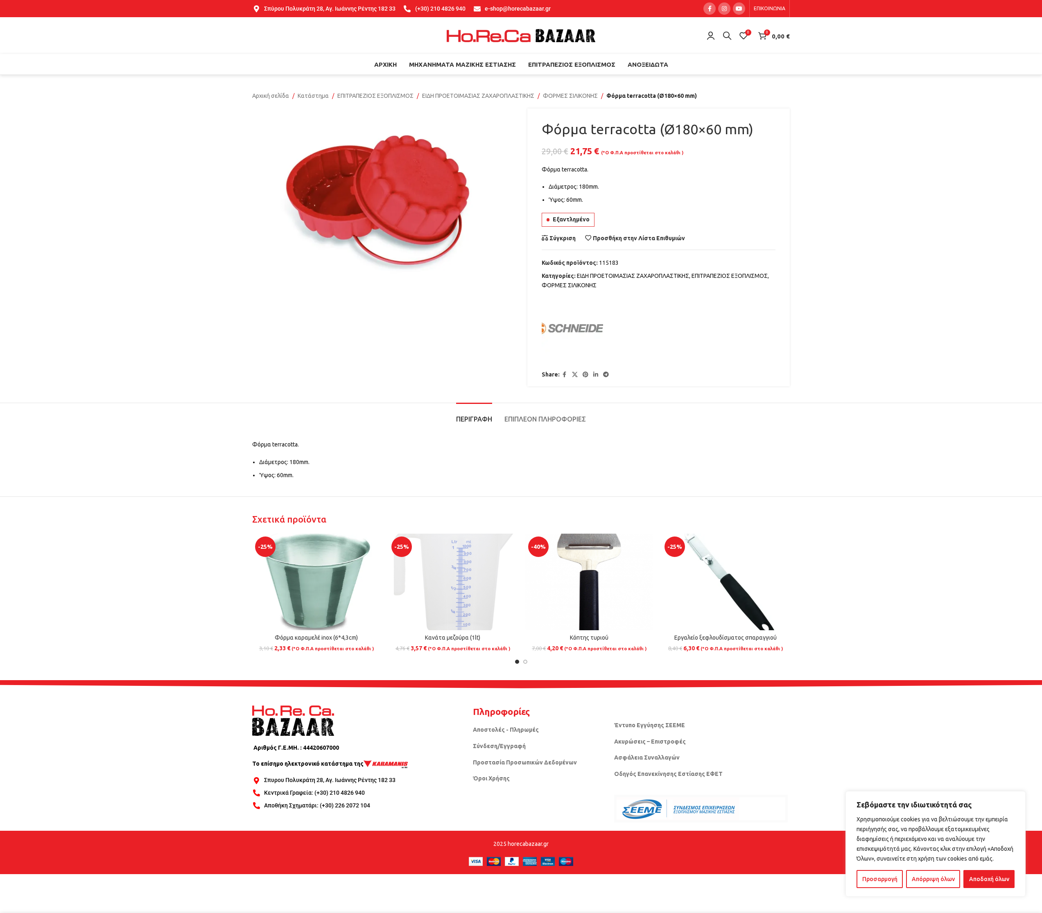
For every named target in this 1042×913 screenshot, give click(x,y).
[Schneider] (572, 330)
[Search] (727, 35)
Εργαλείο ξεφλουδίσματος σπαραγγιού (725, 637)
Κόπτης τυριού (589, 637)
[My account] (711, 35)
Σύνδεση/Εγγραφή (499, 746)
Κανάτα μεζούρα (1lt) (452, 637)
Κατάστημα (313, 95)
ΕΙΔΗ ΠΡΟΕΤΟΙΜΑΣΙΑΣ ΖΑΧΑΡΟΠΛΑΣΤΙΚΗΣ (478, 95)
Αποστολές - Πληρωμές (506, 729)
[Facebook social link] (709, 8)
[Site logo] (521, 35)
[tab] (474, 415)
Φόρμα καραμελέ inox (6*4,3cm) (316, 637)
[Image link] (293, 720)
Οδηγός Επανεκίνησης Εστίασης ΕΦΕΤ (668, 774)
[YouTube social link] (739, 8)
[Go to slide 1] (517, 662)
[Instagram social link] (724, 8)
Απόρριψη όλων (933, 879)
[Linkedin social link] (596, 374)
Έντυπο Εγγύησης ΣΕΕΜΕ (649, 725)
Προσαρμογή (879, 879)
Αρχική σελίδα (270, 95)
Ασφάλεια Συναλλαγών (647, 757)
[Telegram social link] (606, 374)
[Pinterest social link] (585, 374)
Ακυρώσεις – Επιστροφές (650, 741)
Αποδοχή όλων (989, 879)
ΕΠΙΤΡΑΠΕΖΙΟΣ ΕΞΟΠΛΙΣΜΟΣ (375, 95)
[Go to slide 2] (525, 662)
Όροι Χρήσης (491, 778)
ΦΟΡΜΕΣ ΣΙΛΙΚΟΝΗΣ (570, 95)
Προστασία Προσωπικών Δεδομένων (525, 762)
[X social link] (575, 374)
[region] (935, 844)
